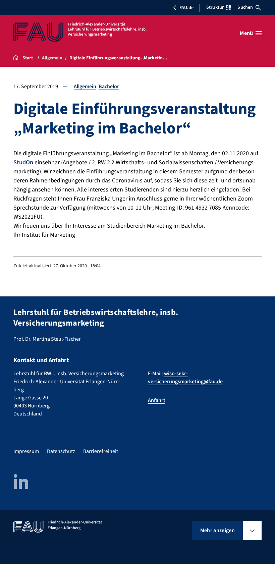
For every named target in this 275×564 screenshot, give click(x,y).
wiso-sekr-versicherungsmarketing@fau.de (185, 377)
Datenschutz (61, 451)
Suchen (245, 7)
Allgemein (85, 86)
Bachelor (109, 86)
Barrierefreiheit (100, 451)
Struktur (215, 7)
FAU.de (186, 7)
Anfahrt (156, 400)
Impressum (26, 451)
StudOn (23, 162)
